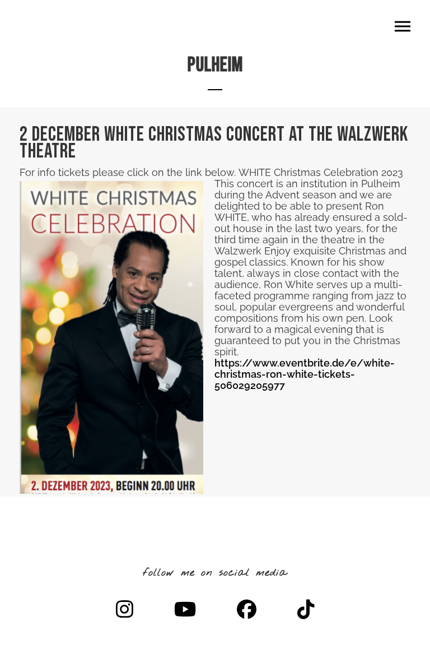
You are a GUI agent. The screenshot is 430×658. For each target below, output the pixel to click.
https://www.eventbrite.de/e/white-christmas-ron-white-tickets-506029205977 (304, 374)
